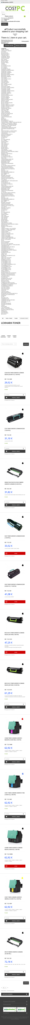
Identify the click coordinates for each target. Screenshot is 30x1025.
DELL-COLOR (4, 85)
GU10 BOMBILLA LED (6, 266)
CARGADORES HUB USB (7, 159)
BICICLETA (3, 314)
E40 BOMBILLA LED (6, 261)
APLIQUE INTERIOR (6, 303)
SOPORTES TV (4, 136)
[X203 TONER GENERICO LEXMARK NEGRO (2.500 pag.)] (15, 524)
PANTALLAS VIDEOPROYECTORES (9, 151)
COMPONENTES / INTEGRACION (9, 180)
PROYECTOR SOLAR (6, 279)
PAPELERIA (4, 306)
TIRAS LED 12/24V (5, 258)
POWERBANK (4, 251)
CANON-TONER (5, 82)
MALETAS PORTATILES (6, 166)
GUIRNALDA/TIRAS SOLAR (7, 282)
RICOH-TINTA (4, 61)
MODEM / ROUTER (5, 175)
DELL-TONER (4, 83)
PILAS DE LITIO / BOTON (7, 243)
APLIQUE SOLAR (5, 281)
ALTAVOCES (4, 137)
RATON (3, 170)
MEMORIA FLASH (5, 161)
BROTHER (3, 119)
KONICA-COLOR (5, 107)
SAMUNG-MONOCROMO (7, 70)
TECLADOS (4, 179)
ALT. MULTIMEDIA (5, 139)
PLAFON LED (4, 277)
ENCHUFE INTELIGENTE (7, 177)
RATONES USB (4, 171)
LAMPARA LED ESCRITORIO (8, 300)
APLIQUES (3, 302)
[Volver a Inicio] (2, 318)
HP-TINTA (3, 51)
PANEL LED (4, 254)
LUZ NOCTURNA (5, 287)
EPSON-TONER (5, 94)
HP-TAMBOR (4, 68)
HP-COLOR (4, 67)
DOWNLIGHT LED (5, 271)
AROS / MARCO (5, 270)
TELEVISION (4, 149)
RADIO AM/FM (5, 148)
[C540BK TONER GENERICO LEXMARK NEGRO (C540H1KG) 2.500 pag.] (15, 836)
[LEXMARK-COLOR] (9, 332)
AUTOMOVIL (4, 312)
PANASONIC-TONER (6, 108)
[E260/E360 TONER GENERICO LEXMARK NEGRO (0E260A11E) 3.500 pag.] (15, 361)
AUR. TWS (3, 142)
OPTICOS (3, 164)
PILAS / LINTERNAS (6, 239)
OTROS (3, 305)
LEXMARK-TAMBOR (6, 93)
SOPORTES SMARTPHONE (7, 128)
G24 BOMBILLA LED (6, 269)
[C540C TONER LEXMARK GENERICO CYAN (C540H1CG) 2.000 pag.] (15, 781)
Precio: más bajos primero (7, 344)
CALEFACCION (4, 291)
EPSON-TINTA (4, 53)
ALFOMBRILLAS (5, 173)
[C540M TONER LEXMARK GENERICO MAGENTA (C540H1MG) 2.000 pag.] (15, 726)
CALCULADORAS (5, 307)
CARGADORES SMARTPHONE (8, 127)
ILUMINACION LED (6, 252)
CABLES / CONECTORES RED (8, 229)
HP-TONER (4, 64)
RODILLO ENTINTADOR (7, 113)
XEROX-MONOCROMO (7, 99)
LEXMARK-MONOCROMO (7, 90)
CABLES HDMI (4, 231)
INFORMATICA (5, 120)
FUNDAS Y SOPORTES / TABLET (9, 123)
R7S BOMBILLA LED (6, 268)
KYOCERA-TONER (5, 86)
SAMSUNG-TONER (5, 69)
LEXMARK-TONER (5, 89)
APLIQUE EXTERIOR (6, 304)
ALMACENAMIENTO (6, 160)
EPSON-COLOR (5, 96)
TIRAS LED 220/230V (6, 257)
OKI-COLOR (4, 80)
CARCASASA (4, 133)
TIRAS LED (3, 256)
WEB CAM (3, 158)
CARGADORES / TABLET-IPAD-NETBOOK (11, 122)
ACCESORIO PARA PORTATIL (8, 165)
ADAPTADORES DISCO (6, 134)
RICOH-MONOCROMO (7, 102)
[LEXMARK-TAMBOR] (14, 332)
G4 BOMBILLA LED (5, 267)
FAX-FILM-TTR (4, 110)
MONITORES (4, 147)
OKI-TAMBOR (4, 81)
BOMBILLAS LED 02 (6, 260)
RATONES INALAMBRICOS (7, 172)
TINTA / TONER (5, 49)
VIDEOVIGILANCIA (6, 292)
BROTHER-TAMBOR (6, 76)
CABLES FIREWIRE (5, 236)
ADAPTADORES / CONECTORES (9, 131)
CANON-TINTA (5, 55)
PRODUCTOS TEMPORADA (8, 294)
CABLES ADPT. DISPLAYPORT (8, 238)
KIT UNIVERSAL (5, 115)
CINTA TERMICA (5, 111)
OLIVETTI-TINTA (5, 58)
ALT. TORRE (4, 140)
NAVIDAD (3, 295)
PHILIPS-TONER (5, 109)
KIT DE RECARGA (5, 114)
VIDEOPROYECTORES (6, 150)
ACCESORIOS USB (5, 155)
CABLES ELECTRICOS (6, 230)
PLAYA (2, 296)
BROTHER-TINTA (5, 54)
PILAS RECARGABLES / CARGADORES (10, 244)
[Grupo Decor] (15, 8)
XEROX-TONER (5, 98)
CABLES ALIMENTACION (7, 234)
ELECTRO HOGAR (5, 288)
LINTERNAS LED (5, 245)
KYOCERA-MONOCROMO (7, 87)
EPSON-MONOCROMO (7, 95)
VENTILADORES (5, 289)
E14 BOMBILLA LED (6, 263)
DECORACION (4, 297)
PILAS (2, 240)
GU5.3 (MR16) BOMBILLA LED (8, 264)
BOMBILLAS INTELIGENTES (8, 274)
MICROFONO (4, 152)
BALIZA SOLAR (5, 280)
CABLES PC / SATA (5, 235)
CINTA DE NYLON (5, 112)
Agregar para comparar (10, 400)
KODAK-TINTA (4, 62)
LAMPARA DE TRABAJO (7, 284)
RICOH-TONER (4, 101)
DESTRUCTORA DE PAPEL (7, 309)
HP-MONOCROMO (6, 66)
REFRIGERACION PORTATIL (8, 168)
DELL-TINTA (4, 59)
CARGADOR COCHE (6, 126)
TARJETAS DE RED (5, 176)
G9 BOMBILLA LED (5, 265)
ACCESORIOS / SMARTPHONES (9, 124)
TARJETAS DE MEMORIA (7, 163)
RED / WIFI (3, 174)
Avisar (15, 553)
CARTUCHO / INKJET (6, 50)
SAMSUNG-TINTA (5, 57)
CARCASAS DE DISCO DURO (8, 132)
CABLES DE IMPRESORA (7, 237)
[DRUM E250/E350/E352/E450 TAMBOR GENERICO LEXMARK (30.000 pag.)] (15, 470)
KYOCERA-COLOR (5, 88)
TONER (3, 63)
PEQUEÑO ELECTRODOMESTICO (9, 293)
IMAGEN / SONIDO (6, 135)
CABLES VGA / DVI (5, 232)
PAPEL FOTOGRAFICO (6, 308)
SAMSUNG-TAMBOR (6, 72)
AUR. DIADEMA (5, 144)
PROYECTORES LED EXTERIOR (8, 273)
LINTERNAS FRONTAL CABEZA (9, 250)
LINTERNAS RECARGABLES (8, 247)
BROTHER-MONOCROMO (7, 74)
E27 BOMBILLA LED (6, 262)
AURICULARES (4, 141)
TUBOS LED (4, 253)
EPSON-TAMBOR (5, 97)
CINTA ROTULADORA (6, 116)
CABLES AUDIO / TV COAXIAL (8, 228)
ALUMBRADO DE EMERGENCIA (9, 283)
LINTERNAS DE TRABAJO (7, 249)
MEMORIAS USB (5, 162)
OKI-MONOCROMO (6, 79)
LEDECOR (3, 290)
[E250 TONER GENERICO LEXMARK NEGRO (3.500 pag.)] (15, 417)
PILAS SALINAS (5, 242)
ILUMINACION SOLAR (6, 278)
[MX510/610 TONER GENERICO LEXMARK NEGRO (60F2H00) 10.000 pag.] (15, 671)
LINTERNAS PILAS (5, 248)
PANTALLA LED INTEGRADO (8, 275)
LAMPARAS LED (5, 299)
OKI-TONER (4, 77)
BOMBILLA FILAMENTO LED (8, 255)
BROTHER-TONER (5, 73)
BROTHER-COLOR (5, 75)
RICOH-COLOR (4, 103)
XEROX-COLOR (5, 100)
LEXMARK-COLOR (5, 92)
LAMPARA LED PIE (5, 301)
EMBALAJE (4, 310)
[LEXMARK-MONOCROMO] (3, 332)
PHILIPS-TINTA (5, 60)
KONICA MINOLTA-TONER (7, 105)
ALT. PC (3, 138)
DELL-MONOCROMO (6, 84)
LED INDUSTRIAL (5, 276)
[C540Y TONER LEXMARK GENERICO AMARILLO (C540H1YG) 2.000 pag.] (15, 885)
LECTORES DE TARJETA (7, 157)
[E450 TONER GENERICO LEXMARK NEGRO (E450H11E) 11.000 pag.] (15, 573)
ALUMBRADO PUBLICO (7, 286)
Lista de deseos (7, 994)
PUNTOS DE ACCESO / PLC (7, 178)
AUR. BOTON (4, 145)
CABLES (3, 227)
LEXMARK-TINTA (5, 56)
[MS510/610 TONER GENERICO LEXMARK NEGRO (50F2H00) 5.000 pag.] (15, 621)
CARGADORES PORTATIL (7, 167)
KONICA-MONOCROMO (7, 106)
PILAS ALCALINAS (5, 241)
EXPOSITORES (4, 313)
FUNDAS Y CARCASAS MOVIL (8, 125)
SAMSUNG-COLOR (5, 71)
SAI (2, 129)
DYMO (2, 118)
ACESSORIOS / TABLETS (7, 121)
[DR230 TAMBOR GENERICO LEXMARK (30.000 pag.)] (15, 940)
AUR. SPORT (4, 146)
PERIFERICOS (4, 154)
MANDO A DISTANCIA (6, 153)
